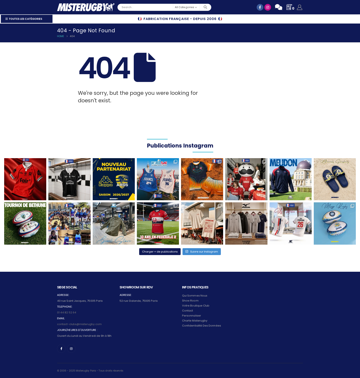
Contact (187, 311)
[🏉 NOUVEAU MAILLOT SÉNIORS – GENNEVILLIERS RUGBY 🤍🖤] (69, 179)
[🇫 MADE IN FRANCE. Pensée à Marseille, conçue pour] (69, 223)
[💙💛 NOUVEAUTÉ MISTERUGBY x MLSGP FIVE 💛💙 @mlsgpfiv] (335, 223)
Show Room (190, 301)
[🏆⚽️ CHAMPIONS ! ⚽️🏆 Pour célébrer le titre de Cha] (291, 223)
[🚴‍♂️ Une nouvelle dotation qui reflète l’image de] (114, 223)
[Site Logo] (85, 7)
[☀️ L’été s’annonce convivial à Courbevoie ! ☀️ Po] (202, 223)
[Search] (205, 7)
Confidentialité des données (201, 326)
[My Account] (299, 7)
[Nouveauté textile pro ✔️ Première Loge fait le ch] (246, 223)
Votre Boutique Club (195, 306)
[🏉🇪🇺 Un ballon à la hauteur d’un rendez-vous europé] (25, 223)
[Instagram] (71, 348)
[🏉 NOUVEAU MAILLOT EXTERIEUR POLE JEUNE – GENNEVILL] (25, 179)
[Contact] (278, 7)
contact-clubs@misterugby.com (79, 324)
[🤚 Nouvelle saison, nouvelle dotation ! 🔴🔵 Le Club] (291, 179)
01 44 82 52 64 (66, 312)
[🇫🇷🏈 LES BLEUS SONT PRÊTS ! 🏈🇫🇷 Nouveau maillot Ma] (158, 179)
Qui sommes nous (194, 296)
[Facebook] (61, 348)
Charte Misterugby (194, 321)
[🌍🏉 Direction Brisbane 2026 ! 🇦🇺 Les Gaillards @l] (202, 179)
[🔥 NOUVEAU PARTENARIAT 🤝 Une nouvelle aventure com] (114, 179)
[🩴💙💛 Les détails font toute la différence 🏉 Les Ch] (335, 179)
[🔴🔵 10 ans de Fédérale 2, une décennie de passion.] (158, 223)
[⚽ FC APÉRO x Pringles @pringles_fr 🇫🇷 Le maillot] (246, 179)
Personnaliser (191, 316)
